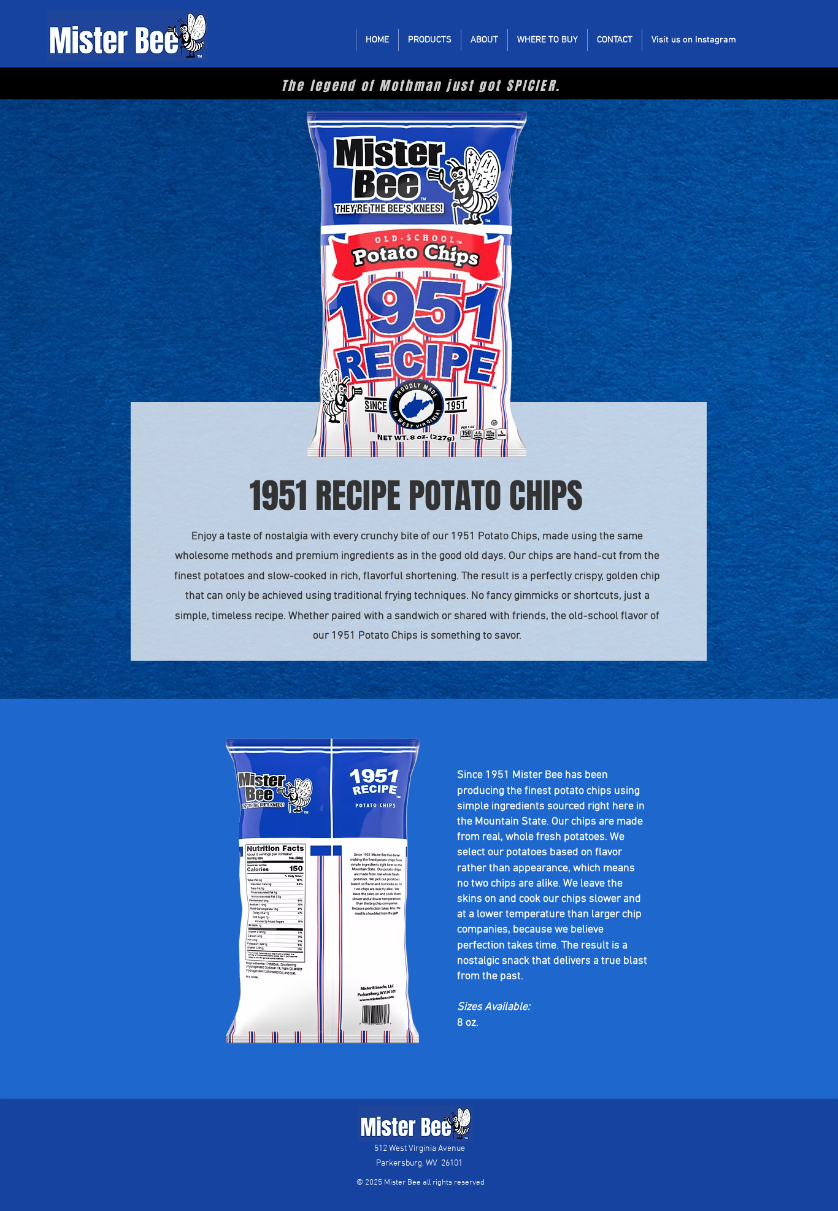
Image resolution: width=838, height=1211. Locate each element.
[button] (429, 40)
